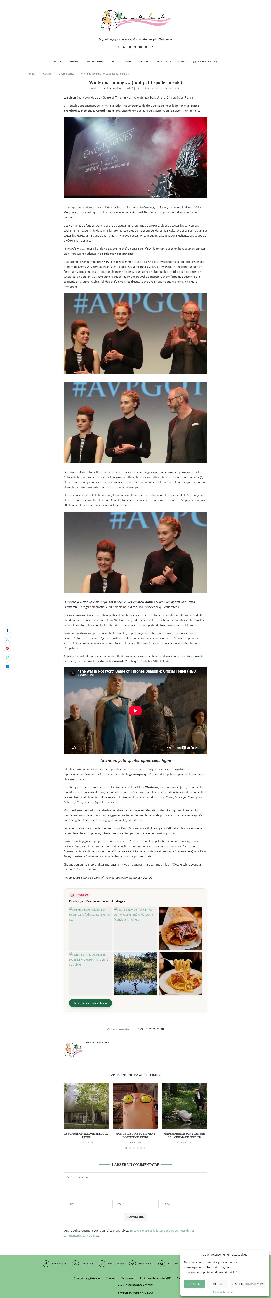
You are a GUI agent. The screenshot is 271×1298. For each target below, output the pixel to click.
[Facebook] (118, 47)
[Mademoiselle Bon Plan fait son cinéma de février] (184, 1106)
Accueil (58, 61)
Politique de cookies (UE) (155, 1278)
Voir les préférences (247, 1283)
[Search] (216, 61)
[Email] (146, 47)
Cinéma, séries (66, 73)
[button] (68, 1116)
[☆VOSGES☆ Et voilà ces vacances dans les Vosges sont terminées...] (135, 973)
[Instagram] (129, 47)
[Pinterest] (135, 47)
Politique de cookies (223, 1291)
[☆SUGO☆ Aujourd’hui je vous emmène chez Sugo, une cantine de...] (180, 973)
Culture (143, 61)
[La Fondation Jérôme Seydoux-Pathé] (86, 1106)
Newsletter (128, 1278)
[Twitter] (124, 47)
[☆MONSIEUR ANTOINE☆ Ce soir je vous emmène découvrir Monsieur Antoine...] (135, 928)
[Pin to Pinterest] (7, 648)
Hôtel (116, 61)
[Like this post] (141, 1029)
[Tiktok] (151, 47)
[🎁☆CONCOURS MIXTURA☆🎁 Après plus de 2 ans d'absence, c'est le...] (180, 928)
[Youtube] (140, 47)
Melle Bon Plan (112, 88)
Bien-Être (163, 61)
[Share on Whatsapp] (7, 657)
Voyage (74, 61)
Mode (128, 61)
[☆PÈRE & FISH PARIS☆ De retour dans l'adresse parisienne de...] (90, 928)
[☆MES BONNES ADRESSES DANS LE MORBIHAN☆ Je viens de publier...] (90, 973)
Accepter (194, 1283)
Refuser (217, 1283)
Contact (182, 61)
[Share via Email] (7, 666)
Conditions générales (87, 1278)
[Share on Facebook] (7, 630)
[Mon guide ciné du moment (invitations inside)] (135, 1106)
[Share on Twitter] (7, 639)
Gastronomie (95, 61)
